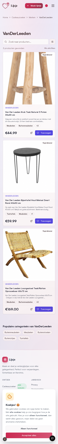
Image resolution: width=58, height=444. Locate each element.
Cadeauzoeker (18, 17)
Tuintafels (24, 338)
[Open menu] (53, 5)
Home (5, 17)
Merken (32, 17)
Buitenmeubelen (12, 332)
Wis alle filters (49, 48)
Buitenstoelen (44, 332)
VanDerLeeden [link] (46, 17)
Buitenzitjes (10, 338)
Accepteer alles (29, 435)
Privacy (34, 384)
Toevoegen (46, 133)
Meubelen (28, 332)
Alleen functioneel (29, 428)
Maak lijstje (36, 5)
